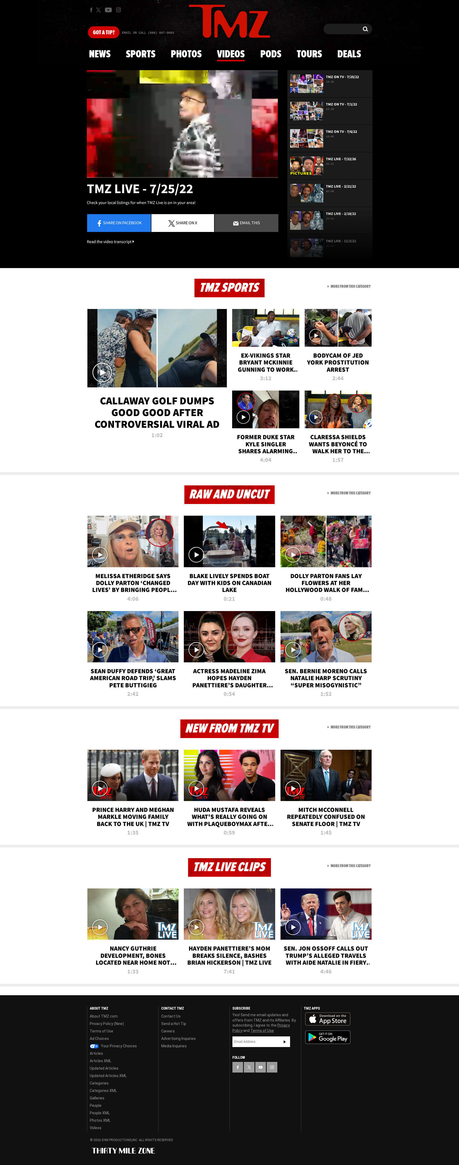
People (95, 1105)
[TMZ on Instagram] (118, 9)
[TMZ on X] (99, 10)
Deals (349, 54)
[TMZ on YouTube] (260, 1067)
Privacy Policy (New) (107, 1024)
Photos (186, 54)
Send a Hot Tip (173, 1024)
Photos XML (100, 1120)
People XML (100, 1113)
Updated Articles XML (108, 1076)
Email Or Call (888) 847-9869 (148, 33)
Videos (231, 54)
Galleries (97, 1098)
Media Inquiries (174, 1046)
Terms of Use (101, 1031)
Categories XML (103, 1090)
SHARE (186, 222)
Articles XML (100, 1061)
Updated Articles (104, 1068)
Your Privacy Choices (118, 1046)
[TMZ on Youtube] (108, 9)
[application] (182, 124)
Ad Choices (99, 1038)
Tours (309, 54)
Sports (140, 54)
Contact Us (171, 1016)
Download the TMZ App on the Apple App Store (327, 1019)
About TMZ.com (104, 1016)
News (99, 54)
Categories (99, 1083)
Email (249, 222)
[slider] (182, 177)
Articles (96, 1053)
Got (103, 32)
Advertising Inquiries (178, 1038)
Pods (270, 54)
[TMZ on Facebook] (91, 10)
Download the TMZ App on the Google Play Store (327, 1037)
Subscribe (284, 1041)
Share (122, 222)
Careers (168, 1031)
